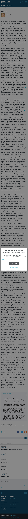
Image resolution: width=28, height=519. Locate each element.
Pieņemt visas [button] (14, 263)
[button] (14, 267)
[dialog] (14, 259)
